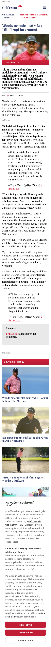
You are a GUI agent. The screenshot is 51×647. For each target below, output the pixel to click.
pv (8, 95)
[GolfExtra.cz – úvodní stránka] (12, 7)
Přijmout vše (25, 625)
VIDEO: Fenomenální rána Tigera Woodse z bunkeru (22, 479)
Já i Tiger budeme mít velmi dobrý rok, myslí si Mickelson (25, 439)
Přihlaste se (12, 333)
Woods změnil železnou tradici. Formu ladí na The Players (25, 399)
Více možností (25, 640)
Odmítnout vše (25, 632)
